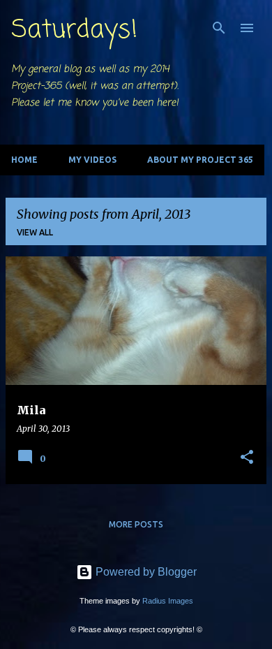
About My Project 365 (200, 159)
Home (24, 159)
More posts (136, 524)
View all (35, 232)
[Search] (219, 28)
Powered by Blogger (145, 572)
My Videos (92, 159)
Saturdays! (74, 30)
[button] (247, 458)
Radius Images (167, 601)
